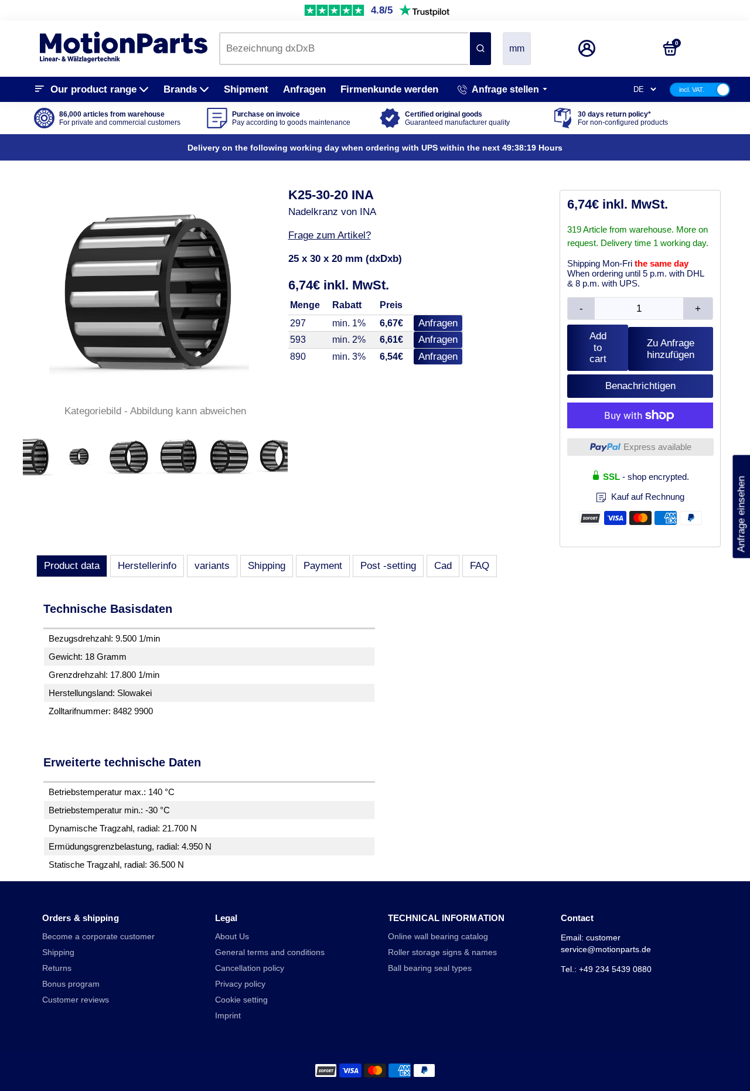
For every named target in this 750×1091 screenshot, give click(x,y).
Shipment (246, 89)
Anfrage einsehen (740, 506)
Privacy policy (240, 984)
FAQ (479, 565)
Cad (443, 565)
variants (212, 565)
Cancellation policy (249, 968)
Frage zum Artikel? (329, 235)
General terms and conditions (270, 952)
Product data (72, 565)
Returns (56, 968)
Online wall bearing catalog (438, 936)
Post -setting (388, 565)
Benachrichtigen (640, 385)
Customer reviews (75, 999)
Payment (323, 565)
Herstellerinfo (147, 565)
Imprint (228, 1015)
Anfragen (304, 89)
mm (516, 48)
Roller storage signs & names (442, 952)
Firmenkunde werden (389, 89)
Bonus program (71, 984)
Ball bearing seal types (430, 968)
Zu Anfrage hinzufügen (670, 348)
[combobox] (343, 48)
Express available (657, 447)
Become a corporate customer (98, 936)
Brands (180, 89)
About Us (232, 936)
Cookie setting (241, 999)
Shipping (266, 565)
